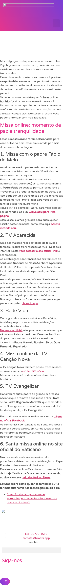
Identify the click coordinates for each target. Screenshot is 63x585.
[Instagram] (15, 570)
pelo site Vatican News (36, 477)
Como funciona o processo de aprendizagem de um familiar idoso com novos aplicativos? (32, 498)
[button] (56, 23)
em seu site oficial (33, 371)
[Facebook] (6, 570)
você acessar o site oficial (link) (38, 251)
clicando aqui (30, 303)
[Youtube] (24, 570)
